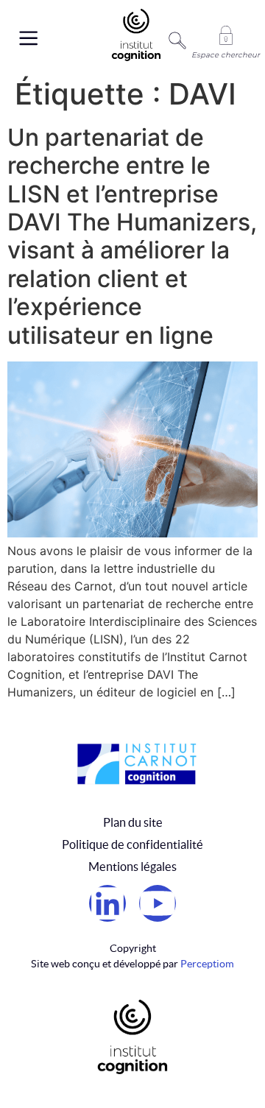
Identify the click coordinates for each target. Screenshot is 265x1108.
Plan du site (133, 822)
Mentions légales (132, 866)
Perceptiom (207, 964)
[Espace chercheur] (226, 35)
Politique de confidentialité (132, 844)
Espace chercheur (225, 55)
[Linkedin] (107, 903)
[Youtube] (157, 903)
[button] (21, 39)
